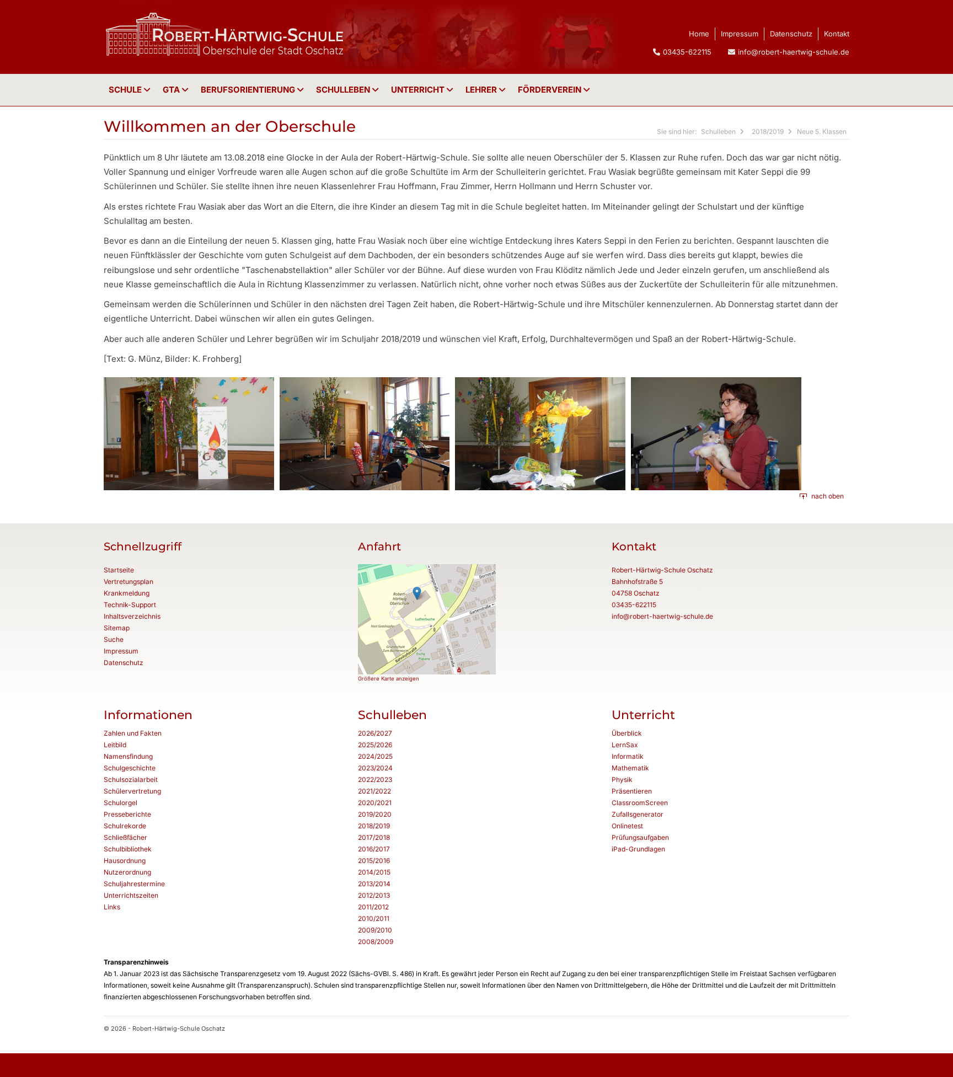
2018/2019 (768, 131)
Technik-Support (130, 605)
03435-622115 (634, 605)
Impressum (739, 33)
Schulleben (344, 89)
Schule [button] (126, 89)
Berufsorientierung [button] (249, 89)
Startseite (119, 570)
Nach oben (827, 496)
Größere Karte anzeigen (388, 679)
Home (699, 33)
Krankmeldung (126, 593)
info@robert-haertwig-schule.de (793, 51)
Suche (114, 639)
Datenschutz (791, 33)
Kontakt (836, 33)
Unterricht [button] (419, 89)
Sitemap (117, 628)
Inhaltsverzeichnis (132, 616)
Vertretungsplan (128, 581)
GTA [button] (172, 89)
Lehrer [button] (482, 89)
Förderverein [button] (550, 89)
